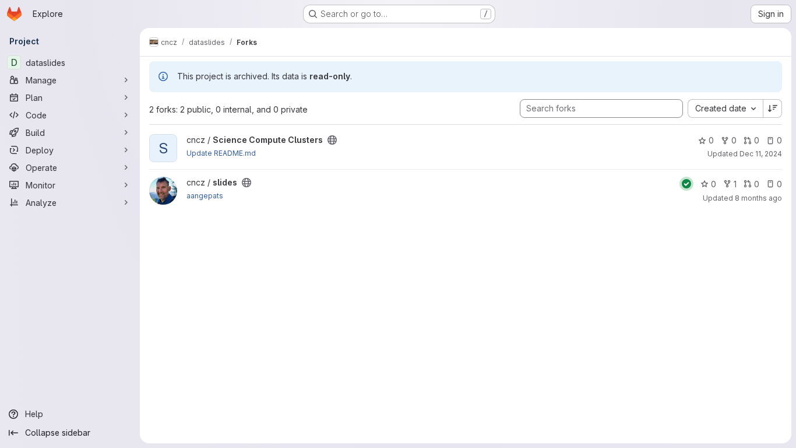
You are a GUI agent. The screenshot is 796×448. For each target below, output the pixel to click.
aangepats (204, 195)
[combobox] (725, 108)
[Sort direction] (772, 108)
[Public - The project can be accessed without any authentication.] (332, 140)
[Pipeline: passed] (686, 184)
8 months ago (758, 198)
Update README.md (221, 153)
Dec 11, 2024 (760, 153)
